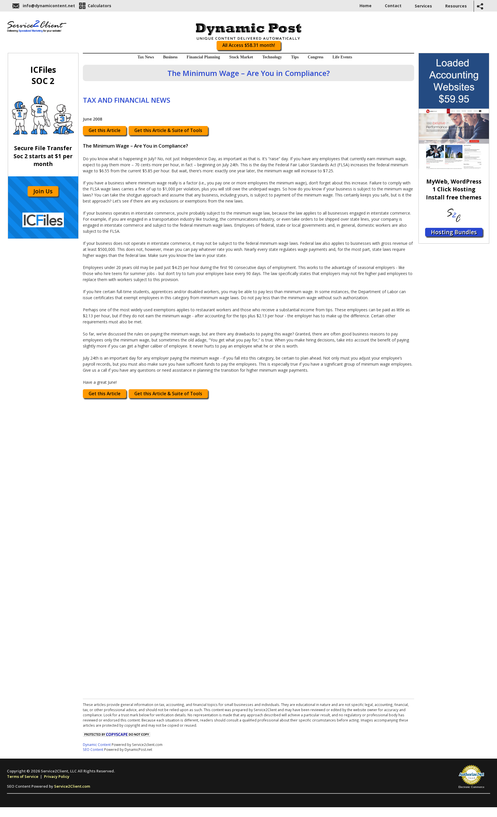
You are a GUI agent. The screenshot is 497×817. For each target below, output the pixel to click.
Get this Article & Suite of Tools (168, 130)
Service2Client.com (72, 786)
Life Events (342, 57)
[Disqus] (248, 474)
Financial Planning (203, 57)
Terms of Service (22, 776)
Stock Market (241, 57)
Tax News (145, 57)
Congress (315, 57)
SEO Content (93, 749)
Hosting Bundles (454, 232)
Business (170, 57)
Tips (295, 57)
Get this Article (105, 130)
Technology (272, 57)
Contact (393, 5)
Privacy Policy (56, 776)
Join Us (43, 191)
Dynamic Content (97, 744)
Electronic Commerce (471, 787)
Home (366, 5)
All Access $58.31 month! (248, 45)
